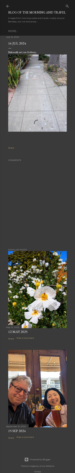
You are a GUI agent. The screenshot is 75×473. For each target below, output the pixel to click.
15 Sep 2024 (17, 431)
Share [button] (11, 148)
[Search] (67, 5)
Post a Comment (25, 338)
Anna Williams (46, 466)
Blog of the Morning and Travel (37, 12)
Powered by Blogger (40, 459)
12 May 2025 (18, 331)
